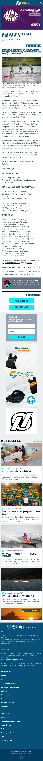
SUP (2, 729)
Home (3, 675)
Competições (6, 695)
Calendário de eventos (10, 687)
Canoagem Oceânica (9, 733)
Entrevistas (5, 699)
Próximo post (21, 307)
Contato (4, 707)
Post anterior (21, 300)
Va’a (2, 737)
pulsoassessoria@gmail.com (12, 660)
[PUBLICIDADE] (21, 375)
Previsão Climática (8, 683)
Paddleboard (6, 725)
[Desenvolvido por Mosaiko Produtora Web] (21, 757)
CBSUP (29, 263)
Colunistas (5, 691)
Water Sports (6, 741)
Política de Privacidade (27, 665)
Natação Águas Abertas (10, 721)
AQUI (31, 274)
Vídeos (3, 679)
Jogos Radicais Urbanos (11, 263)
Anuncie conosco (7, 703)
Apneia (3, 717)
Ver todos (38, 441)
